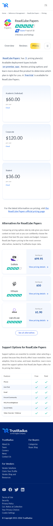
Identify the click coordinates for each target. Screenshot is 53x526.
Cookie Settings (8, 513)
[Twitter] (16, 490)
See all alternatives (26, 333)
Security (5, 501)
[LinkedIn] (23, 490)
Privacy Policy (8, 504)
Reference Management (17, 13)
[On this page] (47, 46)
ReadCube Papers (33, 13)
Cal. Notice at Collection (12, 507)
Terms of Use (7, 497)
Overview (9, 46)
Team (4, 447)
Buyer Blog (33, 447)
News (4, 454)
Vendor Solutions (9, 468)
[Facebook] (10, 490)
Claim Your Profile (9, 471)
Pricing (35, 46)
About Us (6, 444)
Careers (5, 451)
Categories (33, 444)
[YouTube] (4, 490)
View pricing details (37, 267)
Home (4, 13)
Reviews (23, 46)
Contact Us (6, 457)
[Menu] (46, 5)
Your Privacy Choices (10, 510)
